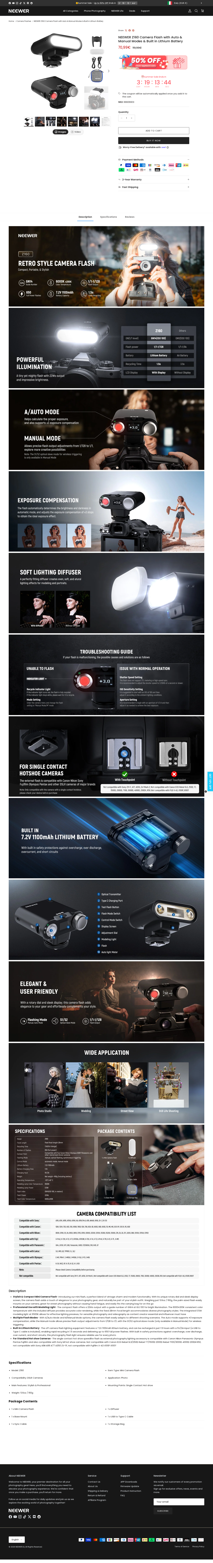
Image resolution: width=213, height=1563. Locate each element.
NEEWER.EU (20, 1547)
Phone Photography (94, 10)
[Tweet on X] (126, 30)
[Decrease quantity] (120, 118)
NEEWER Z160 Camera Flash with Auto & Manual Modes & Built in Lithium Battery (68, 21)
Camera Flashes (23, 21)
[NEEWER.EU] (19, 11)
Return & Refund (96, 1495)
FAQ (123, 1495)
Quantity (123, 112)
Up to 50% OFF (101, 3)
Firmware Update (130, 1486)
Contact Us (94, 1481)
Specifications (108, 216)
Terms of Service (182, 1546)
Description (85, 216)
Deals (132, 10)
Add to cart (154, 130)
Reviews (129, 216)
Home (11, 21)
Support (145, 10)
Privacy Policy (198, 1546)
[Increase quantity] (132, 118)
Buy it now (154, 140)
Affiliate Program (97, 1500)
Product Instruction (131, 1490)
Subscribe (163, 1511)
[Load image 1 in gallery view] (68, 69)
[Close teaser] (206, 791)
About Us (93, 1486)
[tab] (60, 131)
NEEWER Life (117, 10)
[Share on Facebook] (130, 30)
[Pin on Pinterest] (133, 30)
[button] (209, 781)
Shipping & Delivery (98, 1490)
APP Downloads (129, 1481)
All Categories (70, 10)
